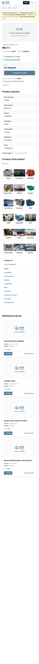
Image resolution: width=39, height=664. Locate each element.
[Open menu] (35, 2)
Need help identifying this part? (14, 81)
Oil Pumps (7, 291)
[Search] (32, 2)
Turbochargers (9, 276)
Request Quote (29, 353)
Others (10, 8)
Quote (26, 2)
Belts (5, 287)
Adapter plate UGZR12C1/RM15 (15, 421)
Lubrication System (10, 295)
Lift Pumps (7, 299)
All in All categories (10, 264)
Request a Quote (20, 73)
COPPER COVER (9, 381)
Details (9, 353)
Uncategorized (9, 302)
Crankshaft (7, 272)
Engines (6, 280)
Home (4, 8)
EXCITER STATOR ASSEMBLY (14, 341)
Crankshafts (8, 284)
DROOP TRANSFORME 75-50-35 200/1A (18, 461)
